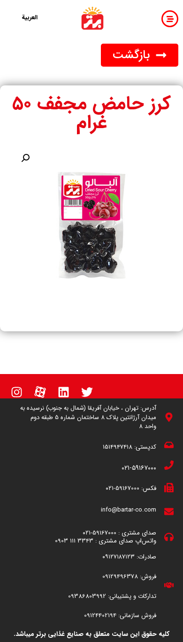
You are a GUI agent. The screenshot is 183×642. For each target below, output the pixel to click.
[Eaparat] (40, 392)
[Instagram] (16, 392)
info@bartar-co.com (128, 510)
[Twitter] (87, 392)
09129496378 (120, 576)
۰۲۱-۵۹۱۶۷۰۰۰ (139, 468)
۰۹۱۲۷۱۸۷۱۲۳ (118, 557)
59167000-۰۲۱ (122, 488)
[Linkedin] (63, 392)
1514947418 (117, 447)
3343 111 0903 (74, 541)
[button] (139, 55)
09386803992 (87, 596)
